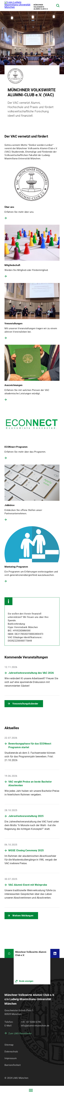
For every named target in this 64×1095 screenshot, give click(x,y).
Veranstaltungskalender (25, 703)
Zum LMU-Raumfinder (20, 1033)
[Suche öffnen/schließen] (57, 5)
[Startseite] (9, 953)
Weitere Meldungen (22, 915)
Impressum (11, 1058)
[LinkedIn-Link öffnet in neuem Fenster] (54, 953)
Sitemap (9, 1044)
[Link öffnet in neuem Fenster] (32, 966)
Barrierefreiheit (13, 1065)
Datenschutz (11, 1051)
